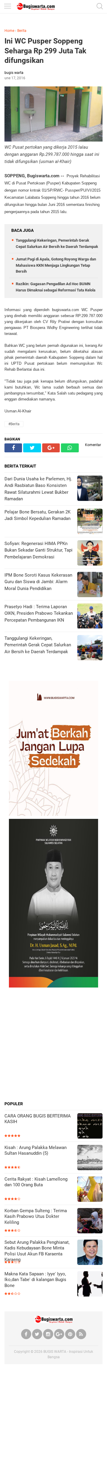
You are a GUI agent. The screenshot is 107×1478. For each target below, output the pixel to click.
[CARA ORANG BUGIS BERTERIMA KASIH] (90, 1126)
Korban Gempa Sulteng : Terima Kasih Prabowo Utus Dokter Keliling (35, 1216)
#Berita (14, 424)
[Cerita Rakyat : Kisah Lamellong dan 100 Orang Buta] (90, 1189)
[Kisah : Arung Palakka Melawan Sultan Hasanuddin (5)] (90, 1158)
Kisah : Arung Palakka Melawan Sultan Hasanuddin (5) (35, 1150)
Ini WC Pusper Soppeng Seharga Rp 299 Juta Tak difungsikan (45, 51)
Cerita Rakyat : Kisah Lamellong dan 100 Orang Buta (35, 1182)
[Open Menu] (7, 6)
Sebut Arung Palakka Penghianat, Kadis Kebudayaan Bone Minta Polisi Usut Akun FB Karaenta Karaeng (37, 1251)
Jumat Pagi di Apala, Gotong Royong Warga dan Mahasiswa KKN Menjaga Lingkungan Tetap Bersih (56, 265)
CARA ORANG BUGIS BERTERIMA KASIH (37, 1119)
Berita (21, 31)
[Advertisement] (53, 1044)
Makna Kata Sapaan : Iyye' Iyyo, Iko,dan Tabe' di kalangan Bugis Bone (35, 1279)
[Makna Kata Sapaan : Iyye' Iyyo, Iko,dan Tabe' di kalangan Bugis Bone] (90, 1284)
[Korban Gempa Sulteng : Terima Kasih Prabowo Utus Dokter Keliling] (90, 1221)
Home (9, 31)
